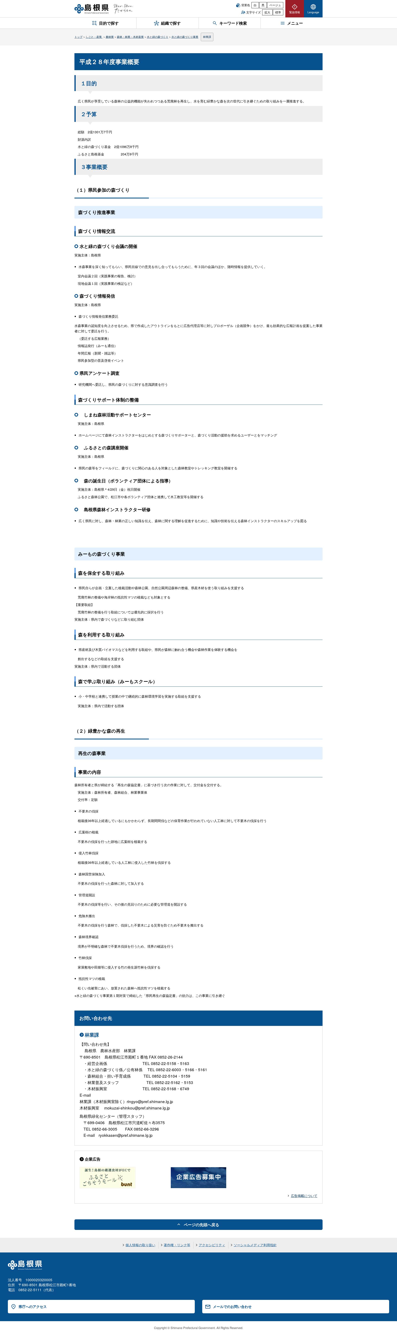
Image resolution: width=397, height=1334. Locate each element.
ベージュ (275, 5)
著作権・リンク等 (177, 1245)
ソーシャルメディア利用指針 (255, 1245)
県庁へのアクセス (33, 1306)
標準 (278, 12)
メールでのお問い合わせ (232, 1306)
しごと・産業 (94, 37)
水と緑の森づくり (157, 37)
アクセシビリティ (212, 1245)
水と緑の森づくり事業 (184, 37)
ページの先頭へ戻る (201, 1224)
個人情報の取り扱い (140, 1245)
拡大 (267, 12)
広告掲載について (304, 1195)
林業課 (207, 37)
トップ (78, 37)
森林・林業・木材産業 (130, 37)
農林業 (110, 37)
